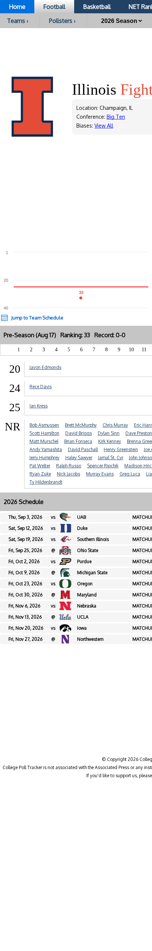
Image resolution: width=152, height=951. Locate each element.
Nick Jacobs (68, 474)
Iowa (82, 628)
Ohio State (87, 550)
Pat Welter (40, 465)
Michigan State (92, 572)
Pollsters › (62, 20)
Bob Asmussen (44, 425)
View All (103, 125)
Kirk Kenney (109, 441)
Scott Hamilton (44, 433)
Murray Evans (100, 474)
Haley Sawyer (78, 457)
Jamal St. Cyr (110, 457)
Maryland (87, 595)
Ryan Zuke (40, 474)
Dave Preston (138, 433)
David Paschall (83, 449)
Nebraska (86, 606)
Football (54, 6)
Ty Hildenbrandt (46, 482)
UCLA (83, 617)
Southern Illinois (93, 539)
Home (17, 6)
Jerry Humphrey (44, 457)
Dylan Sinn (109, 433)
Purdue (84, 561)
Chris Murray (115, 425)
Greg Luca (130, 474)
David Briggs (78, 433)
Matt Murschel (44, 441)
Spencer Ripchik (102, 465)
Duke (82, 528)
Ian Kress (39, 406)
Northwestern (90, 639)
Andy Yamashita (46, 449)
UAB (81, 517)
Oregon (85, 583)
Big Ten (116, 117)
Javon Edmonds (45, 367)
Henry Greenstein (121, 449)
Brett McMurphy (81, 425)
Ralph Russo (68, 465)
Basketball (97, 6)
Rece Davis (41, 386)
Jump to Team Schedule (37, 318)
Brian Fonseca (78, 441)
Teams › (17, 20)
